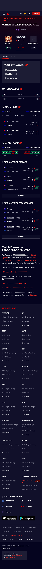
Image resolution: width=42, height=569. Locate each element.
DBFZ (3, 385)
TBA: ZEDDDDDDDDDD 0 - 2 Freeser (14, 283)
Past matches (11, 78)
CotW (24, 331)
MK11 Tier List (6, 484)
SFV (23, 459)
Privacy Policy (20, 527)
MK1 (23, 349)
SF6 (23, 313)
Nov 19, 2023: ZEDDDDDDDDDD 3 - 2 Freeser (17, 288)
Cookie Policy (32, 527)
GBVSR (4, 349)
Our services (17, 531)
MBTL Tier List (6, 467)
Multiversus (7, 441)
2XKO (4, 331)
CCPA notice (5, 531)
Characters (29, 539)
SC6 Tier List (26, 411)
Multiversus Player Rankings (10, 445)
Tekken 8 (5, 313)
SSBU (4, 367)
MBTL (4, 459)
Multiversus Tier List (8, 449)
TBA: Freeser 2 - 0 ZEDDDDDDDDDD (14, 272)
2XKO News (5, 339)
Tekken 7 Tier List (27, 375)
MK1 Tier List (26, 357)
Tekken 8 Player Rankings (10, 317)
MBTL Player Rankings (9, 463)
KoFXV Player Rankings (29, 445)
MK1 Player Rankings (28, 353)
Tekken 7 (25, 367)
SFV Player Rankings (28, 463)
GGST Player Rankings (8, 407)
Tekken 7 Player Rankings (30, 371)
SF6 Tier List (25, 321)
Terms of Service (7, 527)
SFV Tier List (26, 467)
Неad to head (11, 74)
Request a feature (16, 535)
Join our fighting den (13, 496)
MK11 (4, 476)
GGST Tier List (6, 411)
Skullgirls (6, 421)
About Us (4, 535)
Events (4, 539)
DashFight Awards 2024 (27, 481)
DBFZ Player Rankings (8, 389)
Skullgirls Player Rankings (10, 425)
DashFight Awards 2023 (29, 485)
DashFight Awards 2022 (29, 489)
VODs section (34, 295)
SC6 (23, 403)
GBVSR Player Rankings (9, 353)
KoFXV (24, 441)
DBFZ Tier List (6, 393)
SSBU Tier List (6, 375)
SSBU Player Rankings (8, 371)
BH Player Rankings (28, 389)
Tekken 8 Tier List (7, 321)
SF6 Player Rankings (28, 317)
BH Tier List (25, 393)
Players (12, 539)
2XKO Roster (6, 335)
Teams (20, 539)
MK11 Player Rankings (9, 480)
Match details (11, 70)
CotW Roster (26, 339)
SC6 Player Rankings (28, 407)
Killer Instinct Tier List (28, 431)
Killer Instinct (28, 421)
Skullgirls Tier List (7, 428)
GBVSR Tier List (6, 357)
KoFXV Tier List (26, 449)
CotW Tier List (26, 335)
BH (23, 385)
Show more (5, 325)
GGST (4, 403)
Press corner (28, 531)
